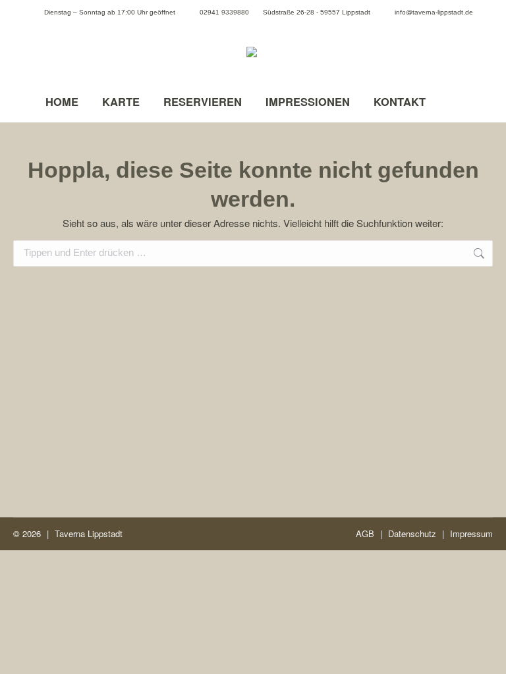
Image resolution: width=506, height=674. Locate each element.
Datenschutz (412, 533)
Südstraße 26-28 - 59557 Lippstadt (316, 12)
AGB (365, 533)
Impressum (471, 533)
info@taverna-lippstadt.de (434, 12)
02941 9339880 (224, 12)
